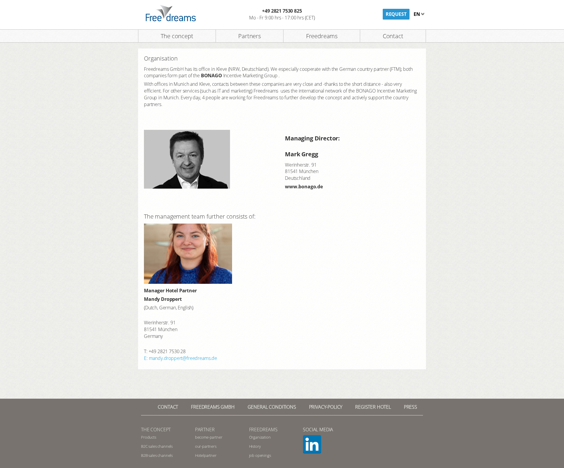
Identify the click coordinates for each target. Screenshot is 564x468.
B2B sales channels (157, 455)
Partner (205, 429)
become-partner (208, 437)
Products (148, 437)
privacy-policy (326, 407)
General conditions (272, 407)
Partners (249, 36)
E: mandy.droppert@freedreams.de (180, 358)
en (417, 14)
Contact (393, 36)
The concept (177, 36)
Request (396, 14)
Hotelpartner (205, 455)
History (255, 446)
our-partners (205, 446)
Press (410, 407)
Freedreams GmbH (213, 407)
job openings (260, 455)
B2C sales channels (157, 446)
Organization (260, 437)
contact (168, 407)
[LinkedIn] (317, 444)
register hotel (373, 407)
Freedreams (322, 36)
